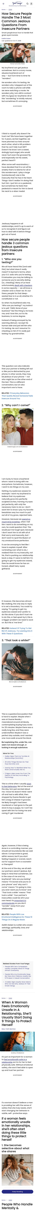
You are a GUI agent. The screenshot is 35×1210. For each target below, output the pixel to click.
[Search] (27, 4)
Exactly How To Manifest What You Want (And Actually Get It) (18, 769)
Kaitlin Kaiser (6, 38)
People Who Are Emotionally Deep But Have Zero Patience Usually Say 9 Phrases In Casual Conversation (18, 976)
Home (3, 9)
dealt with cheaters (23, 285)
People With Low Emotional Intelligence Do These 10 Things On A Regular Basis (17, 917)
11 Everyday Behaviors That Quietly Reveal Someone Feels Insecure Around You (17, 396)
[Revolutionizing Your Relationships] (17, 3)
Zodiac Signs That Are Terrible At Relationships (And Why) (17, 757)
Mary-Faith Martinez (9, 1029)
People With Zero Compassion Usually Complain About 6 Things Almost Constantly (17, 968)
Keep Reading (17, 1192)
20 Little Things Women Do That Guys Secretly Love (17, 763)
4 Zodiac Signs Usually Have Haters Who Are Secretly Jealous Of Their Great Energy (18, 984)
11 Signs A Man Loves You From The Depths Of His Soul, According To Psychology (17, 775)
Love (10, 10)
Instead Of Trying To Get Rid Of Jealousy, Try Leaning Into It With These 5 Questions (17, 631)
